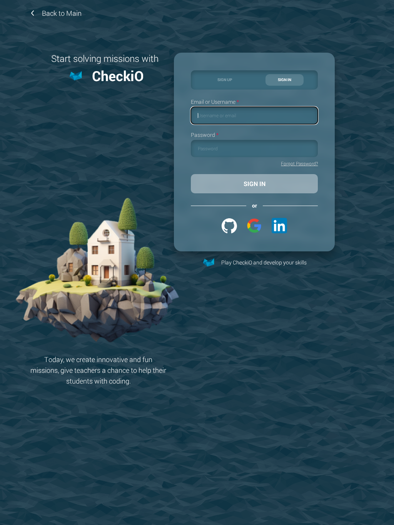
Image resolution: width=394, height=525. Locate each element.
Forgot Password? (299, 163)
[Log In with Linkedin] (279, 225)
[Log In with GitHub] (229, 225)
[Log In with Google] (254, 225)
